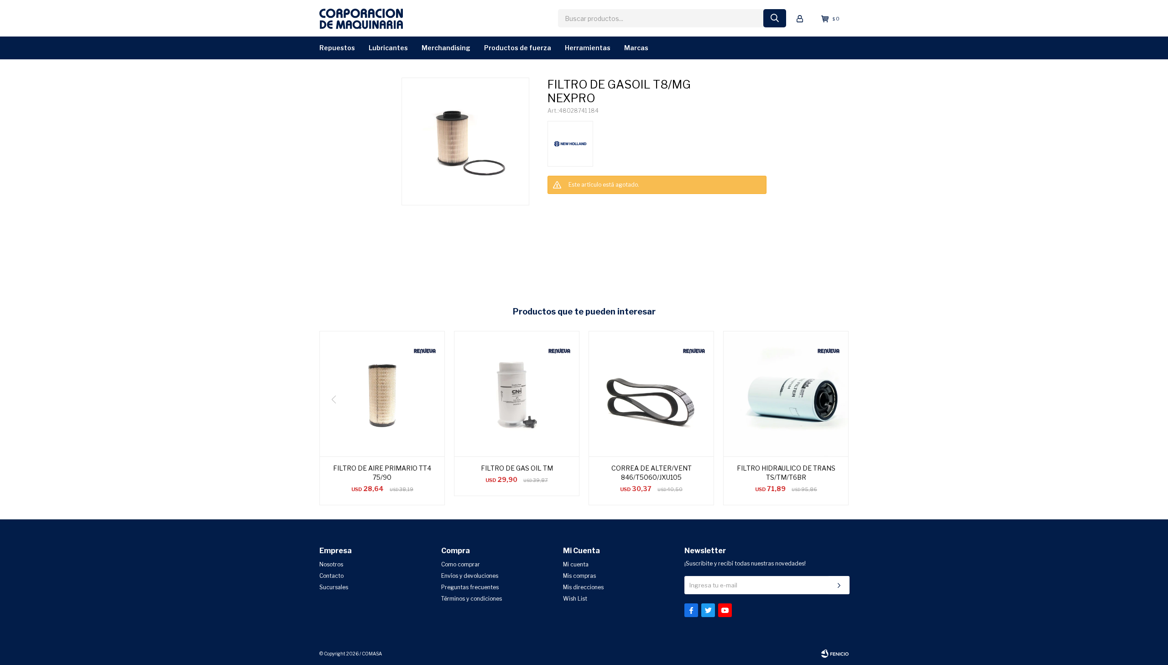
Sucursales (333, 587)
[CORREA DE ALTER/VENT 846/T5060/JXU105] (651, 393)
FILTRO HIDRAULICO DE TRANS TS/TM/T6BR (786, 472)
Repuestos (337, 48)
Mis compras (579, 575)
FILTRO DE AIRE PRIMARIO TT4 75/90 (382, 472)
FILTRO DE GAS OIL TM (517, 468)
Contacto (331, 575)
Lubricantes (388, 48)
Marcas (636, 48)
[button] (838, 418)
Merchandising (446, 48)
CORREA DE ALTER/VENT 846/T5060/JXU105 (651, 472)
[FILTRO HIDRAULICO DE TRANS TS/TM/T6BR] (786, 393)
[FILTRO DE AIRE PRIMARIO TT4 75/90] (382, 393)
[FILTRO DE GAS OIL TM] (516, 393)
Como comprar (460, 564)
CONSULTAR (562, 203)
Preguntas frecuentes (470, 587)
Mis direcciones (583, 587)
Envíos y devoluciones (469, 575)
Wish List (575, 598)
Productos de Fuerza (517, 48)
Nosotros (331, 564)
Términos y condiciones (471, 598)
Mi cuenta (576, 564)
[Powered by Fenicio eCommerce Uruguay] (835, 653)
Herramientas (587, 48)
